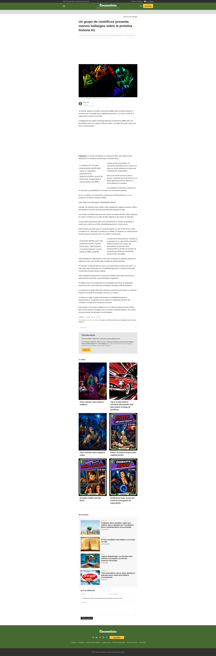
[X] (109, 103)
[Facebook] (113, 103)
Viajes (102, 554)
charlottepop (88, 98)
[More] (125, 103)
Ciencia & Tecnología (130, 16)
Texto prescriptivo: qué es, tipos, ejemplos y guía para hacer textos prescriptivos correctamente (118, 575)
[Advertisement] (153, 65)
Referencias (83, 327)
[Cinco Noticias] (108, 631)
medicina (93, 317)
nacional (98, 317)
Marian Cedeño (104, 563)
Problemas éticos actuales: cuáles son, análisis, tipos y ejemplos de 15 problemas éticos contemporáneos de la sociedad (117, 525)
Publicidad (139, 1)
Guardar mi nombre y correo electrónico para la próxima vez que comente (102, 598)
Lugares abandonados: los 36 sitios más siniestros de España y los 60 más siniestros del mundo (116, 558)
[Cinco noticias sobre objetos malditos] (93, 381)
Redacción (86, 102)
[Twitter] (93, 637)
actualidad (87, 317)
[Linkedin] (96, 637)
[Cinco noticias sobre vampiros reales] (93, 431)
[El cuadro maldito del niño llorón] (93, 477)
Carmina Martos (105, 529)
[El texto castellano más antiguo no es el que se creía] (90, 544)
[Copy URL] (121, 103)
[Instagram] (103, 637)
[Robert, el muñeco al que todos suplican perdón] (123, 431)
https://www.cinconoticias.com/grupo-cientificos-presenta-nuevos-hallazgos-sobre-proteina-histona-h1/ (107, 344)
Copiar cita (86, 350)
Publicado (82, 156)
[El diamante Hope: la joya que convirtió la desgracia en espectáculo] (123, 477)
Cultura (103, 537)
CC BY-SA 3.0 (94, 98)
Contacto (133, 1)
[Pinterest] (106, 637)
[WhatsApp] (117, 103)
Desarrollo (104, 520)
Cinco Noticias (82, 320)
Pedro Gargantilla (105, 544)
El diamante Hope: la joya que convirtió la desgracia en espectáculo (122, 500)
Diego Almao (104, 579)
